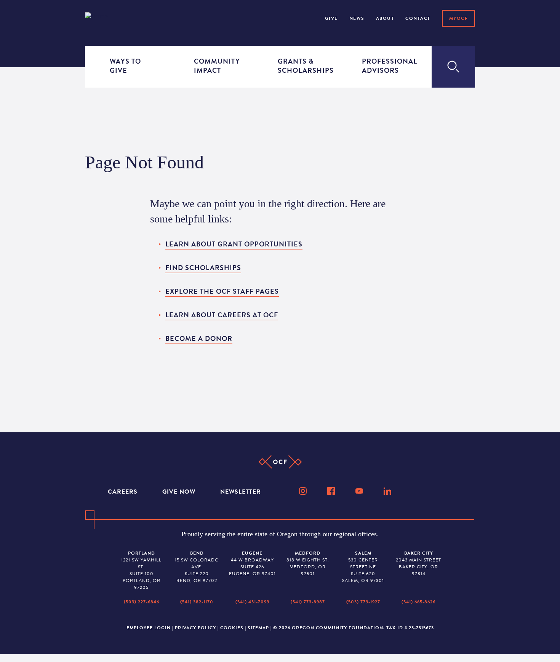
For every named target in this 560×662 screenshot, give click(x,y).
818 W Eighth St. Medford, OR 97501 (307, 563)
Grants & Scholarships (300, 66)
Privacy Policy (195, 627)
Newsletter (240, 491)
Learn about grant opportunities (233, 244)
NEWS (357, 18)
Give (331, 18)
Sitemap (258, 627)
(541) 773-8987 (308, 601)
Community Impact (216, 66)
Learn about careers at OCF (221, 315)
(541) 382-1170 (196, 601)
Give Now (179, 491)
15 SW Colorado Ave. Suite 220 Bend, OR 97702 (197, 567)
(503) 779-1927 (363, 601)
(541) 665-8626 (418, 601)
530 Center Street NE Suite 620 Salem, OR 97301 (363, 567)
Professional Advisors (384, 66)
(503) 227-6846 (141, 601)
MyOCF (458, 18)
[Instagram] (303, 491)
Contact (417, 18)
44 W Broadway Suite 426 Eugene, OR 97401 (252, 563)
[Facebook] (331, 491)
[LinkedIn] (388, 491)
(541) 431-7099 (252, 601)
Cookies (231, 627)
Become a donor (198, 338)
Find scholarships (203, 267)
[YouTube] (360, 491)
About (385, 18)
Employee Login (148, 627)
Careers (123, 491)
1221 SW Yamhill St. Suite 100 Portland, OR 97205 (141, 570)
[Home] (106, 17)
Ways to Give (125, 66)
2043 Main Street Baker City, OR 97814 (418, 563)
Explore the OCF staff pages (222, 291)
